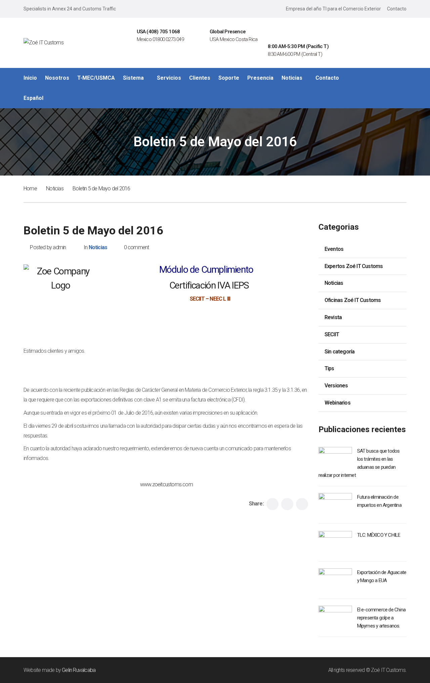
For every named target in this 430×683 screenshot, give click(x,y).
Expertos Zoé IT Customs (354, 266)
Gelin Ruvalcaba (78, 670)
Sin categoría (340, 351)
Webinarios (337, 403)
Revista (333, 317)
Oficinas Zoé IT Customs (353, 300)
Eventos (334, 249)
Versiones (336, 385)
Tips (329, 368)
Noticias (54, 188)
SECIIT (332, 334)
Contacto (396, 8)
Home (30, 188)
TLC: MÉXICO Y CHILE (378, 535)
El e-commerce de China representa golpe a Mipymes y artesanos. (381, 618)
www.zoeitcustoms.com (166, 484)
